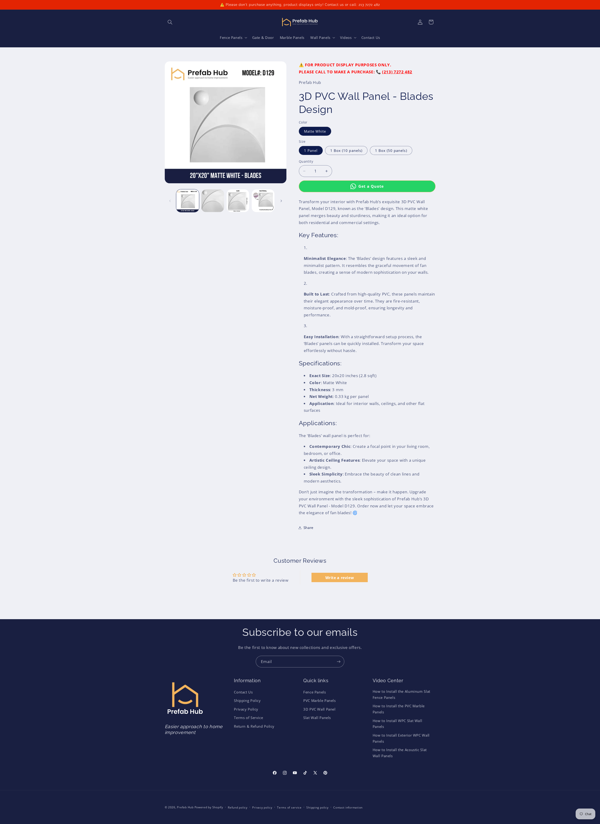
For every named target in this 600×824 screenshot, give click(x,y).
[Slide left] (170, 201)
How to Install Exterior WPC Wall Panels (401, 738)
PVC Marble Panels (319, 700)
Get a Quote (371, 186)
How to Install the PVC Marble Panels (399, 709)
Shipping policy (317, 807)
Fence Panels (314, 692)
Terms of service (289, 807)
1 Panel (311, 150)
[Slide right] (281, 201)
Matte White (315, 131)
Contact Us (243, 692)
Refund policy (238, 807)
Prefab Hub (185, 807)
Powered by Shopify (209, 807)
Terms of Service (248, 717)
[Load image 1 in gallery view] (187, 200)
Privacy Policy (246, 709)
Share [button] (308, 527)
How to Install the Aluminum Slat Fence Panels (401, 694)
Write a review (339, 577)
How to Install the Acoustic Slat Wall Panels (400, 752)
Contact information (348, 807)
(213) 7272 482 (397, 72)
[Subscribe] (338, 661)
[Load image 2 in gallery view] (212, 200)
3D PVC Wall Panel (319, 709)
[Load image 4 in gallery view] (263, 200)
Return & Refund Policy (254, 726)
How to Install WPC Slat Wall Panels (397, 723)
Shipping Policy (247, 700)
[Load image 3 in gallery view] (238, 200)
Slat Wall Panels (317, 717)
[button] (170, 22)
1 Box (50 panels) (391, 150)
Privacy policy (262, 807)
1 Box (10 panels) (346, 150)
